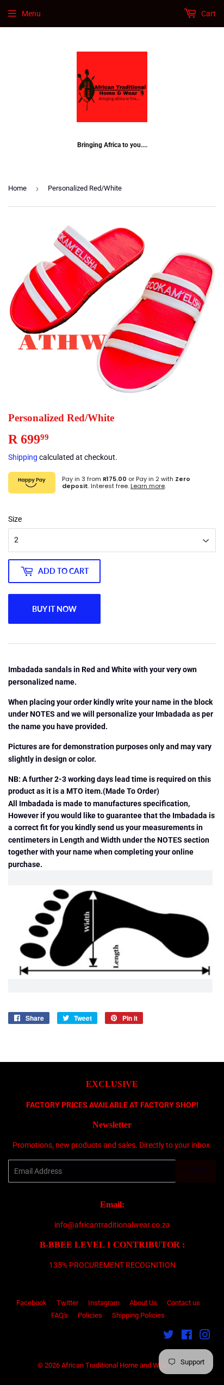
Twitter (67, 1303)
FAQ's (59, 1315)
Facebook (31, 1303)
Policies (90, 1315)
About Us (143, 1303)
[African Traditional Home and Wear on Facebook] (186, 1336)
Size (15, 519)
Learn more (147, 486)
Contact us (183, 1303)
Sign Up (196, 1171)
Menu (31, 13)
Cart (208, 13)
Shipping (23, 457)
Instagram (104, 1303)
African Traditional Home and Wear (115, 1365)
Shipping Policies (138, 1315)
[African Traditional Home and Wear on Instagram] (205, 1336)
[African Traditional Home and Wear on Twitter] (168, 1336)
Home (17, 188)
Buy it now (54, 609)
